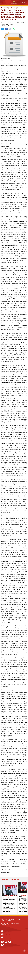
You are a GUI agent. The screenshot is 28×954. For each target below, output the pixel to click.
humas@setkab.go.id (6, 938)
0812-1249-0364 (7, 934)
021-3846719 (6, 931)
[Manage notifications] (24, 950)
